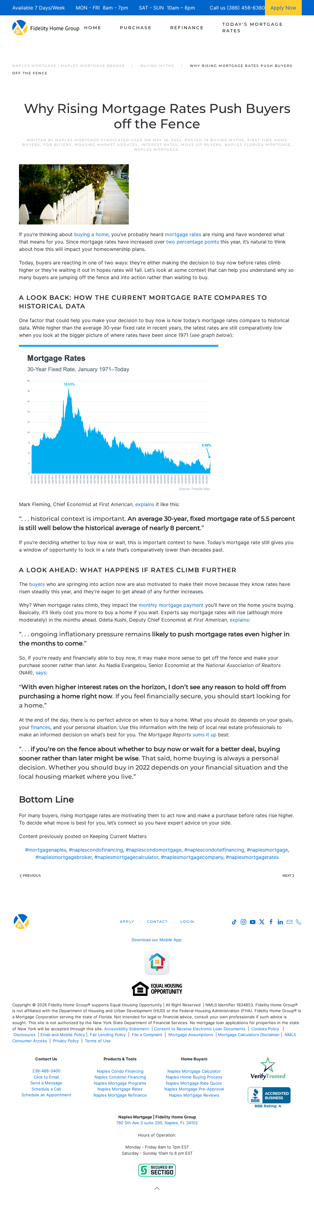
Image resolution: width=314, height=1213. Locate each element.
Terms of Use (98, 1040)
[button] (157, 1188)
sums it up (204, 734)
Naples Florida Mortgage (257, 144)
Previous (32, 875)
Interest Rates (159, 144)
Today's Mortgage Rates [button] (252, 27)
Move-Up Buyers (201, 144)
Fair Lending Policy (108, 1034)
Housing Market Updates (106, 144)
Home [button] (92, 27)
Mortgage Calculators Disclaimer (249, 1034)
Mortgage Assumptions (190, 1034)
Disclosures (24, 1034)
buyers (37, 584)
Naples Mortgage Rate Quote (194, 1083)
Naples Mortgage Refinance (120, 1095)
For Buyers (57, 144)
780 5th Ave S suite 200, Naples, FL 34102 (157, 1123)
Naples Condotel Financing (120, 1077)
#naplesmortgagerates (252, 857)
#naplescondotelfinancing (214, 850)
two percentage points (192, 242)
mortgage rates (183, 234)
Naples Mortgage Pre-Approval (194, 1088)
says (41, 672)
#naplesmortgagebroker (64, 857)
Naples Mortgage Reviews (194, 1095)
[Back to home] (45, 27)
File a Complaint (147, 1034)
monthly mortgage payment (171, 605)
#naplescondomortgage (154, 850)
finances (40, 727)
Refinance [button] (187, 27)
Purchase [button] (136, 27)
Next (286, 875)
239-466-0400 (46, 1070)
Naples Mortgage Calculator (194, 1071)
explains (144, 504)
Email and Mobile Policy (62, 1034)
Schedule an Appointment (46, 1094)
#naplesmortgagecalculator (126, 857)
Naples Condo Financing (120, 1071)
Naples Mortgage (156, 149)
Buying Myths (227, 140)
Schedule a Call (46, 1088)
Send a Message (46, 1082)
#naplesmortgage (267, 850)
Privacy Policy (66, 1040)
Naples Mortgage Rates (120, 1088)
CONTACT (157, 921)
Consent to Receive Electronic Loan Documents (199, 1028)
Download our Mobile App (156, 939)
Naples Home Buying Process (194, 1077)
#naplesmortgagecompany (192, 857)
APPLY (127, 921)
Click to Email (46, 1077)
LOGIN (187, 921)
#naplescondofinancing (96, 850)
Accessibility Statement (126, 1028)
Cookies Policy (265, 1028)
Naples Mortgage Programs (120, 1083)
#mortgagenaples (45, 850)
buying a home (91, 234)
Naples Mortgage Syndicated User (99, 140)
